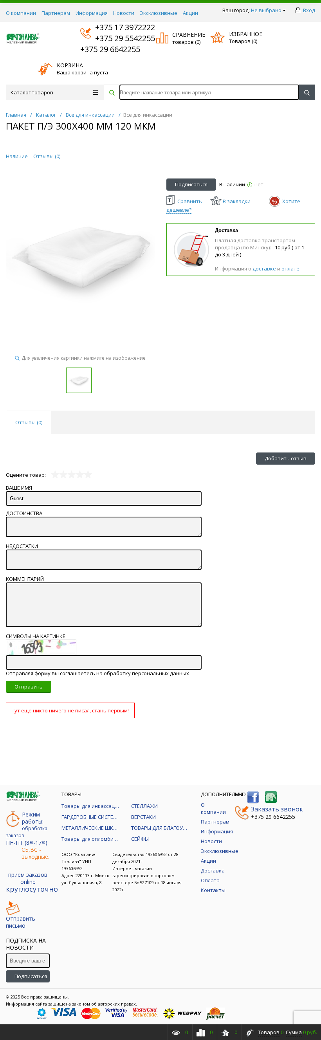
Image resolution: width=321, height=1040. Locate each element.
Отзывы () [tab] (28, 422)
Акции (190, 12)
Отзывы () (46, 156)
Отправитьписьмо (20, 922)
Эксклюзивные (158, 12)
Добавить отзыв (286, 458)
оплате (290, 268)
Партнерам (55, 12)
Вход (309, 10)
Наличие (17, 156)
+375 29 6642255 (110, 49)
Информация (92, 12)
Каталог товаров (32, 92)
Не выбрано (266, 10)
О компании (21, 12)
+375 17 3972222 (117, 27)
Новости (123, 12)
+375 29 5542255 (117, 38)
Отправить (28, 686)
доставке (264, 268)
